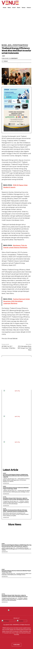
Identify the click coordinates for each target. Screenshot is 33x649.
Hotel (4, 496)
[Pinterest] (11, 64)
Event (9, 45)
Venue (6, 61)
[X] (7, 64)
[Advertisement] (16, 27)
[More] (19, 64)
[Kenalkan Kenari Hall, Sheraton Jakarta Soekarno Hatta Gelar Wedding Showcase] (16, 585)
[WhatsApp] (15, 64)
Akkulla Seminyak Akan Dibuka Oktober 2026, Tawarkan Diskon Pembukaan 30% (15, 510)
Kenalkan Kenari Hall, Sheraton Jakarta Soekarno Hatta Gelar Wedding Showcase (16, 498)
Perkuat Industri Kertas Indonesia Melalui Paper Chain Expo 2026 (15, 488)
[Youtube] (21, 640)
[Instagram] (15, 640)
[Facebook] (3, 64)
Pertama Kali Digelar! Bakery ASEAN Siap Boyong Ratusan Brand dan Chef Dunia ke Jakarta (15, 476)
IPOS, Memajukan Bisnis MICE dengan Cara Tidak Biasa (24, 348)
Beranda (4, 45)
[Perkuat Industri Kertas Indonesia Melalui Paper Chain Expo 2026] (16, 560)
